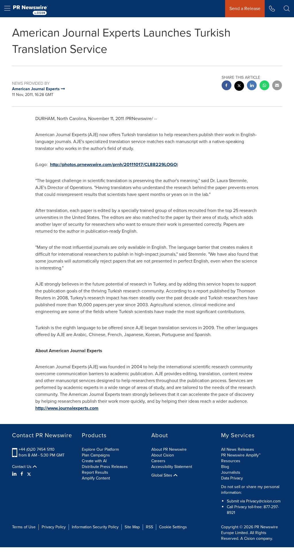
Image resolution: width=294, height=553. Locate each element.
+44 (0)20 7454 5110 (37, 449)
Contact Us (22, 467)
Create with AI (94, 461)
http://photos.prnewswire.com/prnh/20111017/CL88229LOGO (113, 164)
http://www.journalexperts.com (66, 408)
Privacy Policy (54, 527)
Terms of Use (24, 527)
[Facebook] (21, 474)
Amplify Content (96, 478)
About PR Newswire (169, 449)
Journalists (230, 472)
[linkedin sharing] (252, 86)
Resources (230, 461)
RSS (149, 527)
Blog (225, 467)
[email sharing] (277, 86)
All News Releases (237, 449)
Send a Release (244, 8)
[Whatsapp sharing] (264, 86)
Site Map (132, 527)
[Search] (286, 8)
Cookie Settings (173, 527)
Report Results (95, 472)
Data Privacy (232, 478)
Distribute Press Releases (105, 467)
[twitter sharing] (239, 86)
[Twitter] (29, 474)
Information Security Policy (95, 527)
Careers (158, 461)
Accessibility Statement (171, 467)
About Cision (162, 455)
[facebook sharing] (226, 86)
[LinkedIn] (15, 474)
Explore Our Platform (100, 449)
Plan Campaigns (96, 455)
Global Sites (162, 475)
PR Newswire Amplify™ (240, 455)
